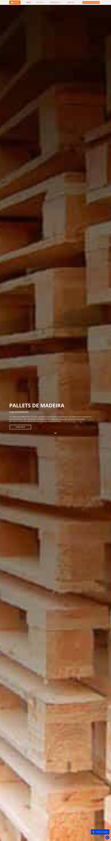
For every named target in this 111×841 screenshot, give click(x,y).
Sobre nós (70, 2)
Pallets (39, 2)
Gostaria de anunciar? (91, 2)
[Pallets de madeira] (15, 2)
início (28, 2)
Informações (54, 2)
